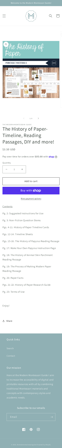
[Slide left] (23, 118)
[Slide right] (38, 118)
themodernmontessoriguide (26, 445)
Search (10, 348)
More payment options (31, 198)
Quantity (6, 162)
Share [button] (9, 320)
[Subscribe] (51, 417)
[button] (4, 16)
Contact (11, 355)
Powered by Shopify (44, 445)
